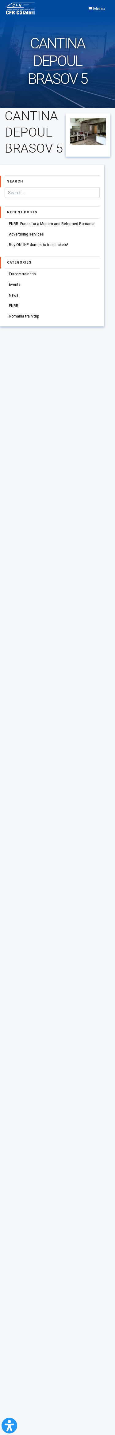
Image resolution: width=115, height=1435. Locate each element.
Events (15, 284)
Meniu (98, 8)
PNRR (13, 306)
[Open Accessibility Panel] (9, 1425)
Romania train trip (24, 316)
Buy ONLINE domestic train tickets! (38, 245)
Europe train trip (22, 274)
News (13, 295)
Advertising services (26, 234)
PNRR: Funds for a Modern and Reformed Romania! (52, 224)
